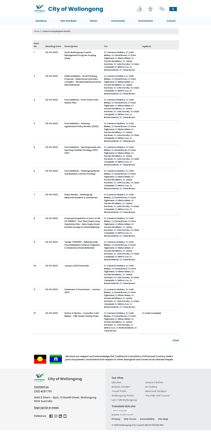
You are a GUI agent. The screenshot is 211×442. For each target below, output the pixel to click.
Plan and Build (68, 20)
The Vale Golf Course (157, 395)
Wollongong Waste (123, 395)
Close (175, 340)
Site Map (163, 418)
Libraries (116, 382)
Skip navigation (106, 1)
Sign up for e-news (46, 407)
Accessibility (147, 418)
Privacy (116, 418)
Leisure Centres (154, 382)
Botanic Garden (121, 386)
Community (118, 20)
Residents (41, 20)
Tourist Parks (119, 391)
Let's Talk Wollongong (124, 400)
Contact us (41, 387)
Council (171, 20)
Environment (145, 20)
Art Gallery (151, 386)
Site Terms (130, 418)
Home (36, 31)
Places (93, 20)
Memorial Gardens (156, 391)
